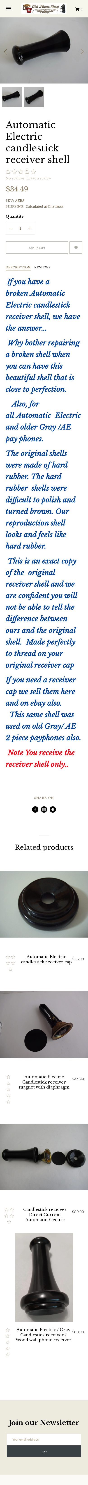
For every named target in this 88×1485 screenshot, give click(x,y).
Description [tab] (18, 267)
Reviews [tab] (42, 267)
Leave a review (38, 178)
